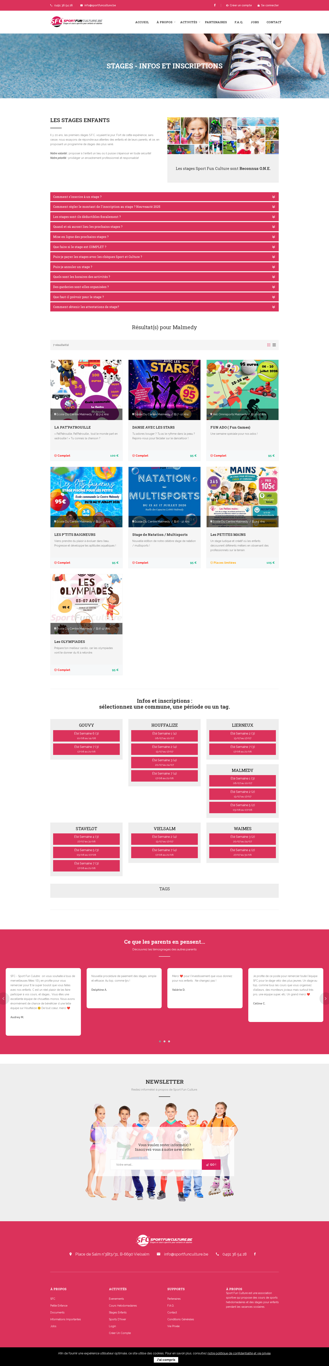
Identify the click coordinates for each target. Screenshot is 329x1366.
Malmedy (242, 770)
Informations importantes (65, 1319)
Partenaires (216, 22)
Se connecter (269, 5)
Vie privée (173, 1326)
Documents (57, 1312)
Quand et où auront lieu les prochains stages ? (87, 227)
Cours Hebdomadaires (123, 1305)
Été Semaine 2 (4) (164, 749)
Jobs (255, 22)
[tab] (268, 345)
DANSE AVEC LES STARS (153, 427)
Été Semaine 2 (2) (242, 794)
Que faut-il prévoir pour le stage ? (78, 297)
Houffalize (164, 725)
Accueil (142, 22)
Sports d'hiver (117, 1319)
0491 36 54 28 (63, 5)
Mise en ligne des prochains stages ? (81, 237)
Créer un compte (240, 5)
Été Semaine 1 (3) (243, 781)
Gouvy (86, 725)
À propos (164, 22)
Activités (188, 22)
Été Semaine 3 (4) (164, 762)
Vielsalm (165, 828)
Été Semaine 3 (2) (242, 839)
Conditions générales (180, 1319)
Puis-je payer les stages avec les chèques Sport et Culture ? (97, 257)
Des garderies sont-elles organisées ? (81, 287)
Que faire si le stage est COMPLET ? (79, 247)
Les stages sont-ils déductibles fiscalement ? (87, 217)
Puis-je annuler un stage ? (72, 267)
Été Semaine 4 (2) (242, 852)
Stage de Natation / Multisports (160, 534)
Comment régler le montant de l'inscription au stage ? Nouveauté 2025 (106, 207)
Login (112, 1326)
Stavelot (86, 828)
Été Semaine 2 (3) (242, 736)
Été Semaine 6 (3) (86, 736)
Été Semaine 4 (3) (86, 839)
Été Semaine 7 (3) (86, 749)
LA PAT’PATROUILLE (72, 427)
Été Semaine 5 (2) (242, 807)
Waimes (243, 828)
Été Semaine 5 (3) (86, 852)
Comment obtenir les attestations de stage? (86, 307)
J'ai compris (166, 1360)
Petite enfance (58, 1305)
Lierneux (242, 725)
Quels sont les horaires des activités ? (81, 277)
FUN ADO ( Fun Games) (230, 427)
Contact (274, 22)
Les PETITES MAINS (228, 534)
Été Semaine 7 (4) (164, 776)
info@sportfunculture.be (100, 5)
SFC (52, 1298)
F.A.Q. (239, 22)
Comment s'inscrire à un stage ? (77, 197)
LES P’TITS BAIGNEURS (74, 534)
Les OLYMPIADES (69, 641)
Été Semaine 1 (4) (164, 736)
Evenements (116, 1298)
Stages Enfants (118, 1312)
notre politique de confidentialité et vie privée (239, 1353)
